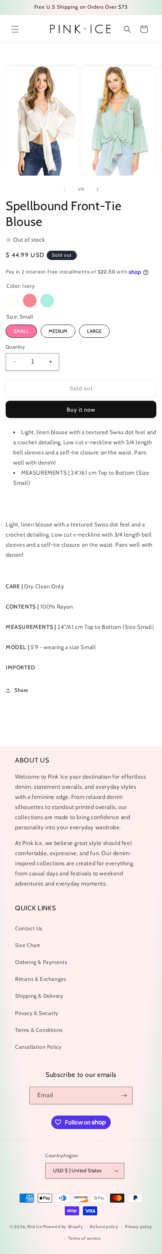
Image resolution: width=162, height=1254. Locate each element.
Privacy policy (138, 1226)
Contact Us (29, 928)
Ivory (12, 300)
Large (94, 331)
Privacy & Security (36, 1013)
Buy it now (81, 409)
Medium (58, 331)
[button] (15, 29)
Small (21, 331)
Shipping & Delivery (39, 995)
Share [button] (21, 690)
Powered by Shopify (63, 1226)
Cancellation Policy (38, 1046)
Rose (30, 300)
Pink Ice (35, 1226)
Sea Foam (47, 300)
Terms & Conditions (39, 1030)
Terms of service (84, 1238)
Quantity (15, 347)
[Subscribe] (124, 1095)
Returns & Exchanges (40, 979)
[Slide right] (97, 189)
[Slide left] (64, 189)
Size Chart (27, 945)
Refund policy (104, 1226)
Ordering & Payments (41, 962)
